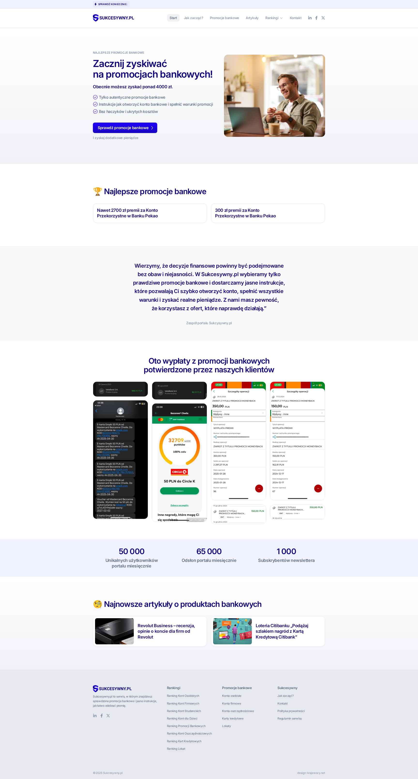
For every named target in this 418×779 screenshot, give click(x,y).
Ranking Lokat (176, 748)
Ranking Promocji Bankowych (186, 726)
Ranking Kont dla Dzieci (182, 718)
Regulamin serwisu (289, 718)
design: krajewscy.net (311, 773)
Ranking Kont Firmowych (183, 703)
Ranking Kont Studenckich (184, 711)
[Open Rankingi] (281, 17)
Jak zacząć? (285, 696)
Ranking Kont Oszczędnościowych (189, 733)
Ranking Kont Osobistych (183, 696)
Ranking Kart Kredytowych (184, 741)
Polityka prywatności (291, 711)
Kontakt (282, 703)
